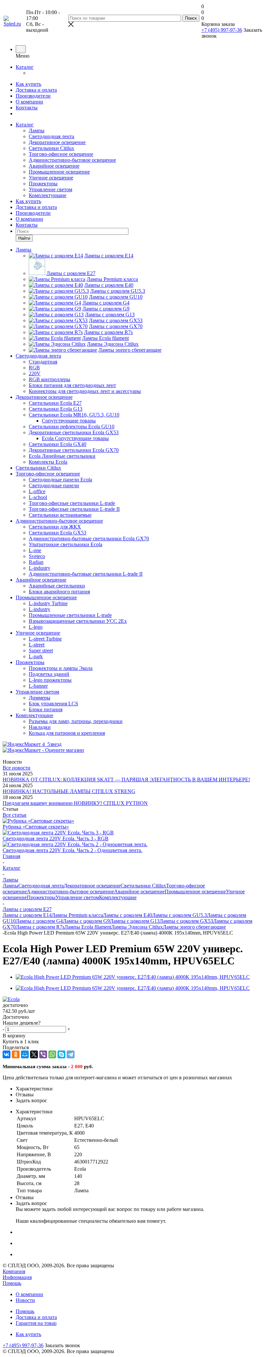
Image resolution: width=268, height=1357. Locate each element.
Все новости (16, 768)
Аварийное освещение (54, 166)
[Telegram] (71, 1054)
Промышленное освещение (59, 172)
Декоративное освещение (57, 142)
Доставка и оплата (36, 90)
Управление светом (50, 189)
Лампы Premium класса (77, 915)
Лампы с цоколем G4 (39, 921)
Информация (17, 1277)
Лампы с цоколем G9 (86, 921)
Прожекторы (43, 183)
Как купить (28, 84)
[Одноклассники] (16, 1054)
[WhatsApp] (52, 1054)
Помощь (12, 1283)
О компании (29, 101)
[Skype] (61, 1054)
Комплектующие (47, 195)
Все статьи (14, 815)
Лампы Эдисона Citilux (137, 927)
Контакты (27, 107)
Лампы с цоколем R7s (40, 927)
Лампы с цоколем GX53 (186, 921)
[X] (34, 1054)
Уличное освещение (51, 177)
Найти (24, 238)
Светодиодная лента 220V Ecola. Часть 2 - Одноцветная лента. (72, 850)
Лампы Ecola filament (87, 927)
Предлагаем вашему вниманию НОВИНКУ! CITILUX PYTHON (75, 803)
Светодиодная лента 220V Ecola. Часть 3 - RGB (56, 838)
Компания (14, 1271)
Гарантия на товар (36, 1323)
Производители (33, 96)
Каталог (25, 67)
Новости (25, 1300)
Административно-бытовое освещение (72, 160)
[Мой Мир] (25, 1054)
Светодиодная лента (51, 136)
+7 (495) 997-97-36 (221, 30)
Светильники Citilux (51, 148)
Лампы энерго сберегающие (194, 927)
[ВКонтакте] (6, 1054)
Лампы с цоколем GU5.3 (179, 915)
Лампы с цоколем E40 (127, 915)
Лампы (36, 130)
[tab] (140, 1089)
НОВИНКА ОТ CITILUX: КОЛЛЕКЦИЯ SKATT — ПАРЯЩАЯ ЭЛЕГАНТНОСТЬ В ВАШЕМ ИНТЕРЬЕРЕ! (126, 779)
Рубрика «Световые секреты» (36, 826)
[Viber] (43, 1054)
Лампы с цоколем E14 (27, 915)
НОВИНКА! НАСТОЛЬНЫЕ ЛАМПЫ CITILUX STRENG (69, 791)
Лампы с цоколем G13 (134, 921)
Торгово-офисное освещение (61, 154)
